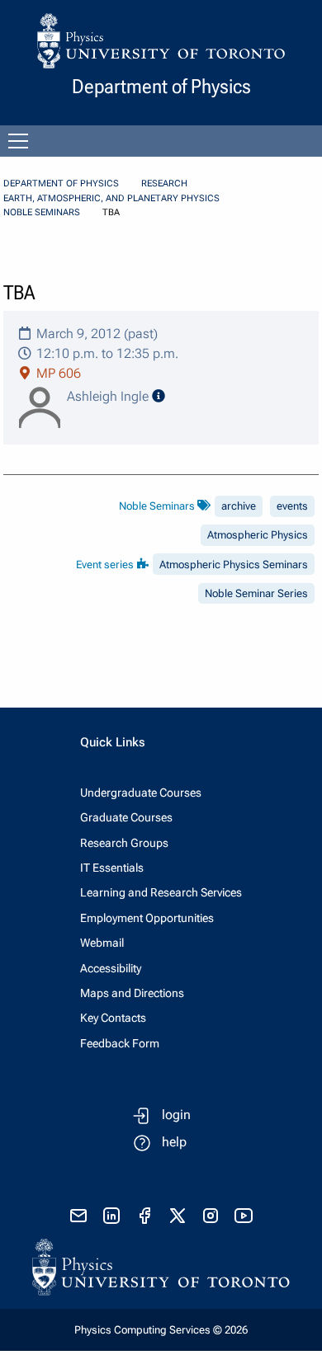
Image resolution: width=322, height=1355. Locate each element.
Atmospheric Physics (257, 535)
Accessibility (110, 968)
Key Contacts (113, 1017)
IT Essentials (112, 867)
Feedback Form (119, 1043)
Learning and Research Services (161, 892)
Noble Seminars (41, 212)
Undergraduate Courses (140, 792)
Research (164, 183)
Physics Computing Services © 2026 (161, 1330)
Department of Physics (61, 183)
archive (238, 506)
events (292, 506)
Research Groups (124, 842)
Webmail (102, 942)
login (176, 1114)
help (174, 1142)
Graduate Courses (126, 817)
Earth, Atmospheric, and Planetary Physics (111, 198)
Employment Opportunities (147, 918)
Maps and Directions (132, 993)
